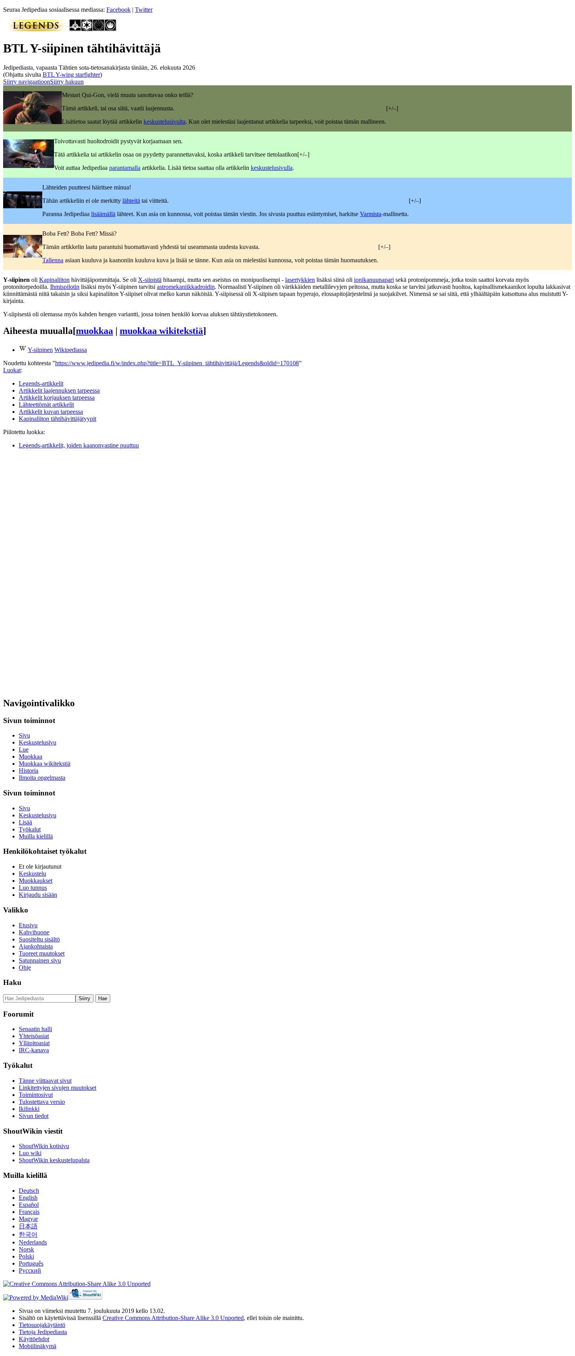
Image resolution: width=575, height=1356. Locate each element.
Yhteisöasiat (34, 1036)
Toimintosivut (36, 1094)
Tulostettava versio (42, 1101)
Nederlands (33, 1242)
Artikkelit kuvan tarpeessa (51, 411)
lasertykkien (300, 279)
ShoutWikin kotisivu (44, 1146)
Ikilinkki (29, 1108)
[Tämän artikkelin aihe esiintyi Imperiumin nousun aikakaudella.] (75, 29)
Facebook (118, 9)
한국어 (28, 1234)
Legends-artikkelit (41, 383)
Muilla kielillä (36, 836)
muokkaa (94, 331)
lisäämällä (103, 214)
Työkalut (30, 829)
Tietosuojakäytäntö (42, 1325)
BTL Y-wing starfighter (71, 74)
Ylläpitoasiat (34, 1043)
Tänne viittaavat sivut (45, 1080)
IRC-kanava (34, 1050)
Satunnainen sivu (40, 960)
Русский (30, 1270)
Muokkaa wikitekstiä (44, 763)
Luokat (12, 370)
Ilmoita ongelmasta (42, 777)
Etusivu (28, 925)
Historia (28, 770)
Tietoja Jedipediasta (43, 1332)
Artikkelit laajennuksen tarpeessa (59, 390)
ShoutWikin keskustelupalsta (54, 1160)
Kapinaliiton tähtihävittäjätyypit (57, 418)
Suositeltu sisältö (39, 939)
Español (29, 1204)
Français (29, 1211)
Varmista (370, 214)
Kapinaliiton (54, 279)
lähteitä (131, 200)
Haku (12, 982)
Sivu (24, 735)
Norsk (26, 1249)
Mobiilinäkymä (37, 1346)
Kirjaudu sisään (38, 894)
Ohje (25, 967)
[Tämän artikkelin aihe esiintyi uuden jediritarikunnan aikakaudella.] (111, 29)
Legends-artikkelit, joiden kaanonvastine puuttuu (79, 445)
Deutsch (29, 1190)
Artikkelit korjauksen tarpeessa (57, 397)
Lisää (25, 822)
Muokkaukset (35, 880)
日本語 (28, 1226)
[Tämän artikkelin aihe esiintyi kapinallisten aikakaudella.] (87, 29)
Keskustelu (32, 873)
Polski (26, 1256)
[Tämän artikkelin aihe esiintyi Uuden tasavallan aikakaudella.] (99, 29)
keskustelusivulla (272, 167)
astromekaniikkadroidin (186, 286)
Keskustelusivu (37, 742)
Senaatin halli (35, 1029)
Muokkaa (30, 756)
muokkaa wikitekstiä (161, 331)
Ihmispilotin (64, 286)
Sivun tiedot (34, 1116)
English (28, 1197)
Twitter (144, 9)
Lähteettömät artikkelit (46, 404)
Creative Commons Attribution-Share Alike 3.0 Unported (173, 1318)
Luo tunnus (33, 887)
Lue (24, 749)
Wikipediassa (70, 349)
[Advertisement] (61, 572)
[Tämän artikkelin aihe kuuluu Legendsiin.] (36, 29)
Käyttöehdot (34, 1339)
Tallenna (52, 260)
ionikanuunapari (374, 279)
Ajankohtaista (36, 946)
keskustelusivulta (164, 121)
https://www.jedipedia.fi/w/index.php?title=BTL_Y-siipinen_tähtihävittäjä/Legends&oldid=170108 (177, 363)
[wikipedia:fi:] (23, 349)
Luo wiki (30, 1153)
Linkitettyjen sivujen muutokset (57, 1087)
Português (31, 1263)
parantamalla (124, 167)
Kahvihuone (34, 932)
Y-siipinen (40, 349)
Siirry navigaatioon (26, 81)
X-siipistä (150, 279)
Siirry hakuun (67, 81)
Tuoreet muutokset (42, 953)
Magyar (28, 1218)
